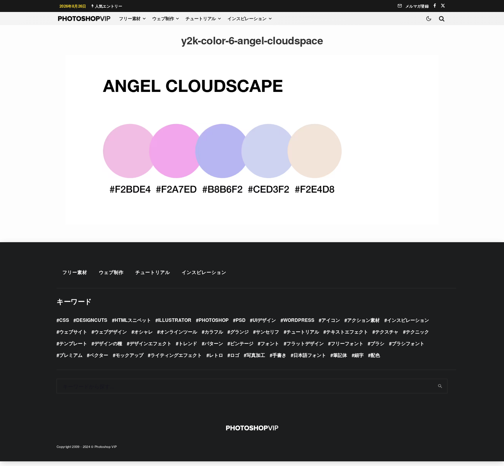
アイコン (330, 320)
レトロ (216, 355)
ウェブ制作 (163, 18)
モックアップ (130, 355)
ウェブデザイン (110, 331)
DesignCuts (91, 320)
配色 (375, 355)
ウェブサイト (73, 331)
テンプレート (73, 343)
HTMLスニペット (133, 320)
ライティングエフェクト (176, 355)
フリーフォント (347, 343)
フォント (269, 343)
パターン (213, 343)
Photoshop (214, 320)
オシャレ (143, 331)
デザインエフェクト (151, 343)
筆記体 (340, 355)
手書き (279, 355)
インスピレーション (247, 18)
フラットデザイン (305, 343)
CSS (64, 320)
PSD (241, 320)
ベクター (99, 355)
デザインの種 (108, 343)
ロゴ (234, 355)
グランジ (239, 331)
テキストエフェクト (347, 331)
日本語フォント (309, 355)
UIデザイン (264, 320)
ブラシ (377, 343)
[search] (440, 386)
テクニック (417, 331)
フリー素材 (130, 18)
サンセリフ (267, 331)
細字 (359, 355)
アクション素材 (363, 320)
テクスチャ (386, 331)
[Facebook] (434, 6)
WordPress (298, 320)
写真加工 (255, 355)
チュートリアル (201, 18)
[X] (442, 6)
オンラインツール (178, 331)
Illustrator (174, 320)
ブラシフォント (408, 343)
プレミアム (71, 355)
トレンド (187, 343)
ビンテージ (241, 343)
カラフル (213, 331)
